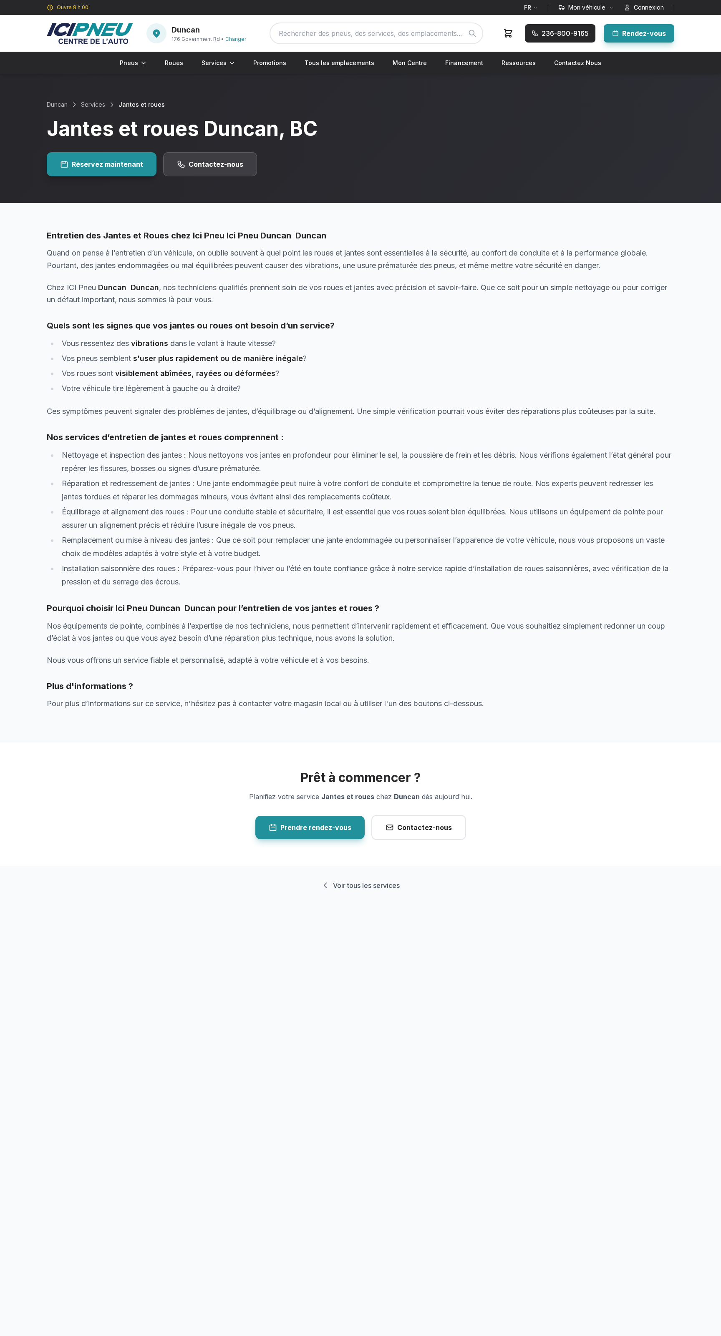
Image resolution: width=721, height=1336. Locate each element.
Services (214, 62)
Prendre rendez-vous (315, 827)
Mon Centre (410, 62)
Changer (235, 39)
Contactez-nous (216, 164)
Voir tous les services (366, 885)
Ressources (519, 62)
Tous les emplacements (339, 62)
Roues (174, 62)
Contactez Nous (577, 62)
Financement (464, 62)
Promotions (269, 62)
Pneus (129, 62)
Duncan (57, 104)
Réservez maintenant (107, 164)
